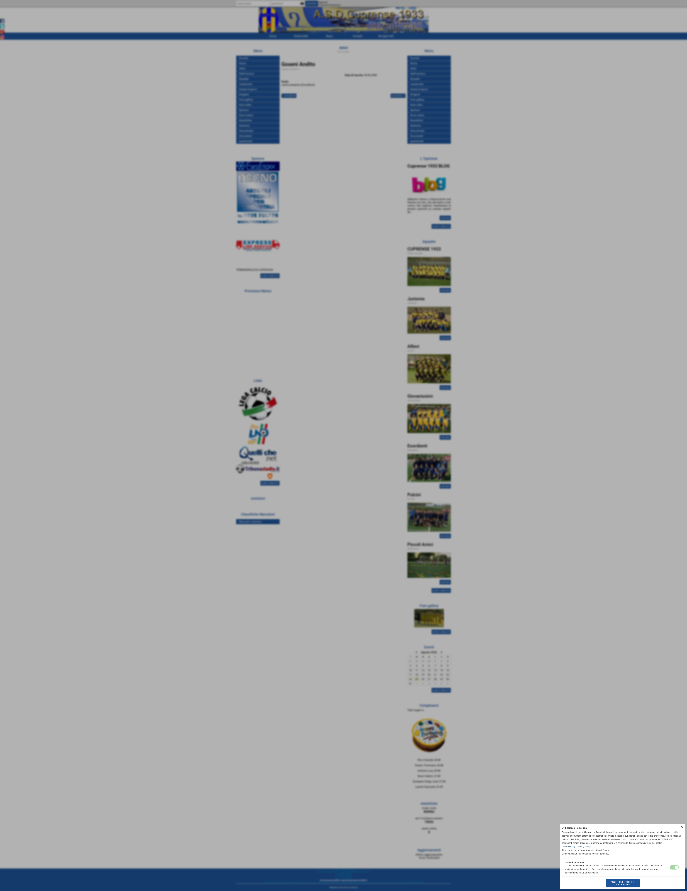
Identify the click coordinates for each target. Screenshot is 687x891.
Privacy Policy (584, 846)
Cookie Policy (568, 846)
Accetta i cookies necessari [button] (623, 883)
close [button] (682, 827)
